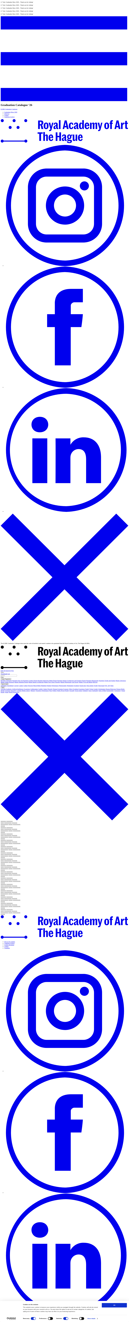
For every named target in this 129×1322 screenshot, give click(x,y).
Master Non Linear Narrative (52, 682)
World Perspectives (14, 692)
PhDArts (94, 682)
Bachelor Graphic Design (30, 680)
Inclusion (7, 690)
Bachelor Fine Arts (17, 680)
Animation (4, 685)
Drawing (30, 685)
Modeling (43, 685)
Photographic (62, 685)
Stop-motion (90, 685)
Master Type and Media (85, 682)
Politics (55, 690)
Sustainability (110, 690)
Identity (3, 690)
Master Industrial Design (21, 682)
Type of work (4, 684)
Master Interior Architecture (36, 682)
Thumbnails (4, 674)
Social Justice (78, 690)
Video (111, 685)
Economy (66, 689)
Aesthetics (9, 689)
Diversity (50, 689)
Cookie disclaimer (9, 945)
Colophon (7, 948)
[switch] (50, 1318)
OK (114, 1305)
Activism (3, 689)
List (9, 674)
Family (87, 689)
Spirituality (95, 690)
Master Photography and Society (70, 682)
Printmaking (70, 685)
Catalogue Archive (9, 117)
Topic (2, 687)
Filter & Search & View (7, 670)
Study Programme (6, 679)
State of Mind (102, 690)
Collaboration (34, 689)
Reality (67, 690)
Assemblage (10, 685)
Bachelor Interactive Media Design (47, 680)
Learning (19, 690)
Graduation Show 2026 (10, 112)
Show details (91, 1318)
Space (90, 690)
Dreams (55, 689)
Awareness (27, 689)
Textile (96, 685)
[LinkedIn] (66, 511)
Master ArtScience (121, 680)
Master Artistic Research (7, 682)
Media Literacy (26, 690)
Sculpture (76, 685)
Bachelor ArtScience (6, 680)
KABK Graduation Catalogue (9, 109)
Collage (25, 685)
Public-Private (61, 690)
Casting (21, 685)
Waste (6, 692)
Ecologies (60, 689)
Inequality (13, 690)
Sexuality (72, 690)
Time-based (101, 685)
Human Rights (120, 689)
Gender (96, 689)
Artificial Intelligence (18, 689)
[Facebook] (66, 387)
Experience (82, 689)
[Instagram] (66, 265)
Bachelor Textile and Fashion (107, 680)
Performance (55, 685)
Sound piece (83, 685)
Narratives (39, 690)
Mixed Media (37, 685)
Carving (16, 685)
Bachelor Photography (92, 680)
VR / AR (107, 685)
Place (50, 690)
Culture (45, 689)
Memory (33, 690)
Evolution (75, 689)
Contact (6, 115)
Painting (49, 685)
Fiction (91, 689)
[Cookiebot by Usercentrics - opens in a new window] (11, 1318)
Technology (117, 690)
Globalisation (101, 689)
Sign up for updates (9, 941)
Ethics (70, 689)
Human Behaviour (111, 689)
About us (6, 114)
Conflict (40, 689)
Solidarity (85, 690)
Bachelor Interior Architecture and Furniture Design (71, 680)
